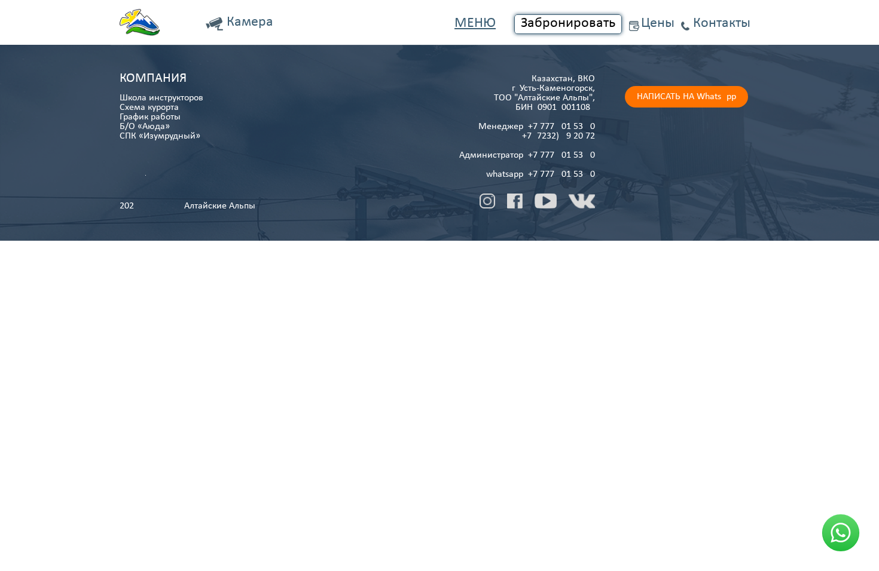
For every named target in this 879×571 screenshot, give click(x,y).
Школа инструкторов (161, 98)
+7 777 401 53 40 (561, 126)
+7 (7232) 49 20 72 (558, 136)
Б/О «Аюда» (145, 126)
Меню (475, 23)
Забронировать (568, 23)
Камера (250, 22)
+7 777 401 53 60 (561, 155)
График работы (150, 117)
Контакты (721, 23)
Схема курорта (149, 107)
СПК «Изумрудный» (160, 136)
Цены (657, 23)
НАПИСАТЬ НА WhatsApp (686, 97)
